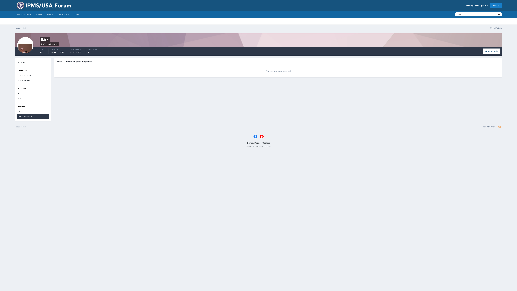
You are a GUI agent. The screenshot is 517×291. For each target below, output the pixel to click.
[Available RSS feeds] (499, 127)
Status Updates (486, 14)
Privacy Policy (253, 143)
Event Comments (25, 116)
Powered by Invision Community (258, 146)
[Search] (499, 14)
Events (76, 14)
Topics (21, 93)
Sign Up (496, 5)
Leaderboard (63, 14)
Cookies (266, 143)
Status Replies (24, 80)
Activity (50, 14)
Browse (39, 14)
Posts (20, 98)
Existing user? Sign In (476, 5)
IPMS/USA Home (24, 14)
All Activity (22, 62)
